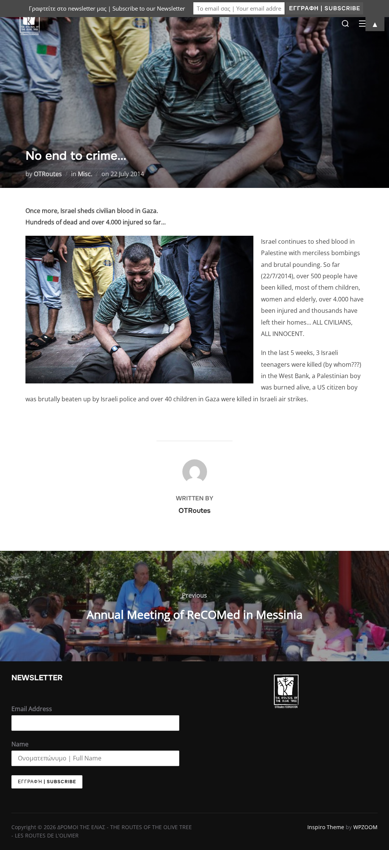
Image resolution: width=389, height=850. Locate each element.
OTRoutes (48, 174)
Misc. (85, 174)
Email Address (31, 709)
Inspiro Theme (325, 827)
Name (19, 744)
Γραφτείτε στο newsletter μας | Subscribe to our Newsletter (107, 8)
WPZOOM (365, 827)
